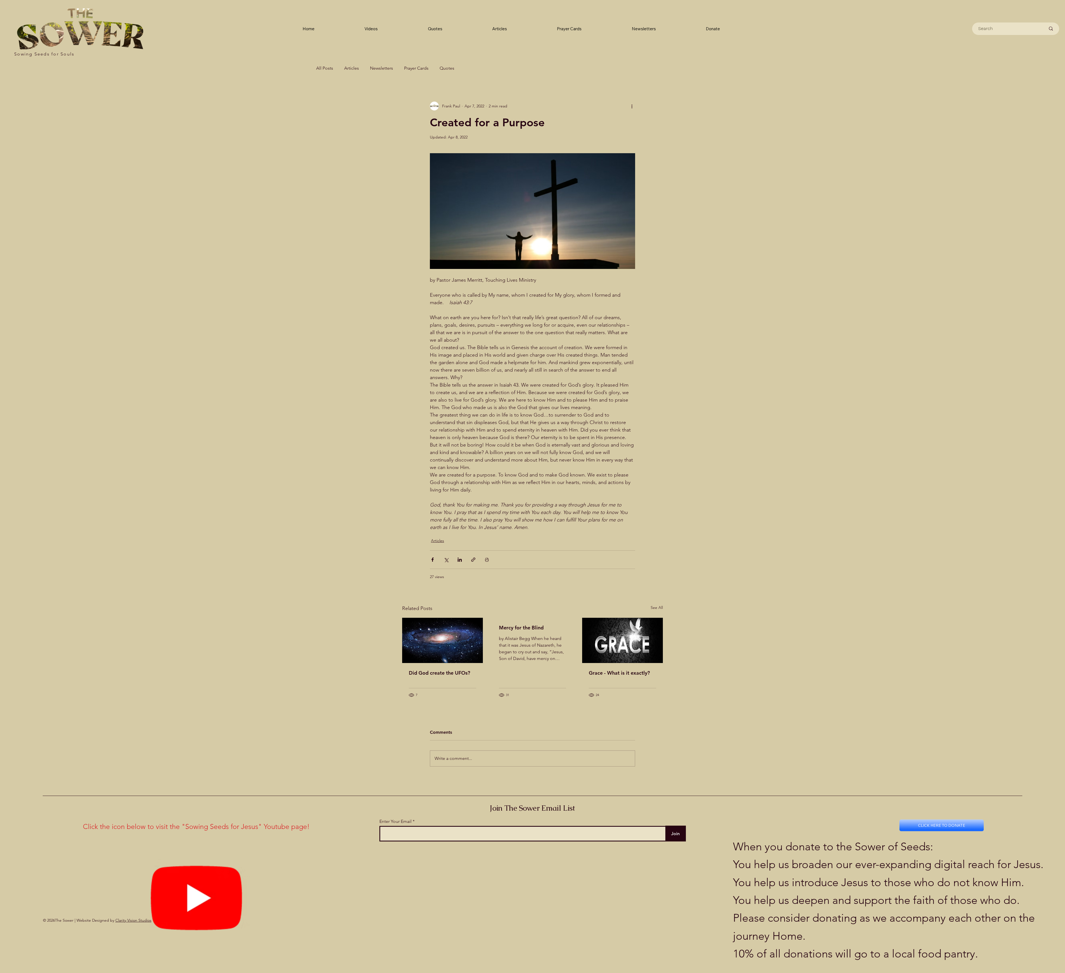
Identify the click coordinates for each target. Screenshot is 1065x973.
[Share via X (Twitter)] (446, 559)
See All (657, 607)
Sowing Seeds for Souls (44, 54)
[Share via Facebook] (432, 559)
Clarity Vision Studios (133, 920)
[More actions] (631, 106)
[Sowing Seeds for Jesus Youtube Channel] (196, 897)
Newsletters (381, 68)
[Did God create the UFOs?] (442, 640)
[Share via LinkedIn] (459, 559)
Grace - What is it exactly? (619, 673)
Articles (351, 68)
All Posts (324, 68)
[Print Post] (487, 559)
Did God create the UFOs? (439, 673)
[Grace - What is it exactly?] (622, 640)
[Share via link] (473, 559)
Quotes (447, 68)
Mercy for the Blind (521, 627)
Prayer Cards (416, 68)
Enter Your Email (395, 821)
